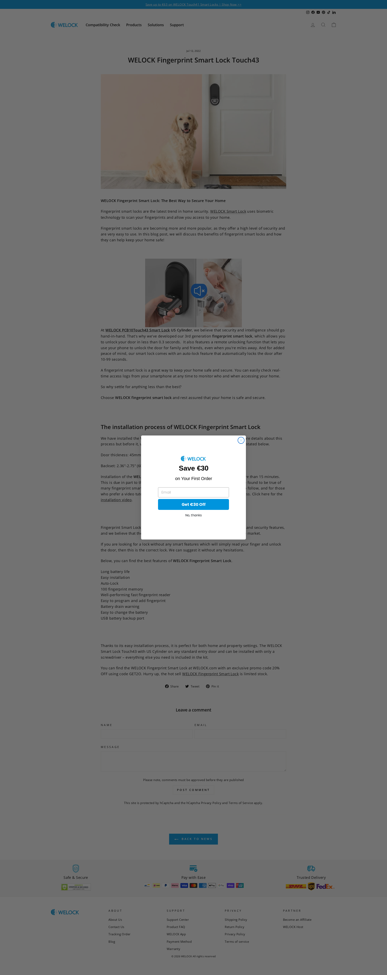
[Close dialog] (241, 440)
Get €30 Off (194, 504)
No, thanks (193, 515)
